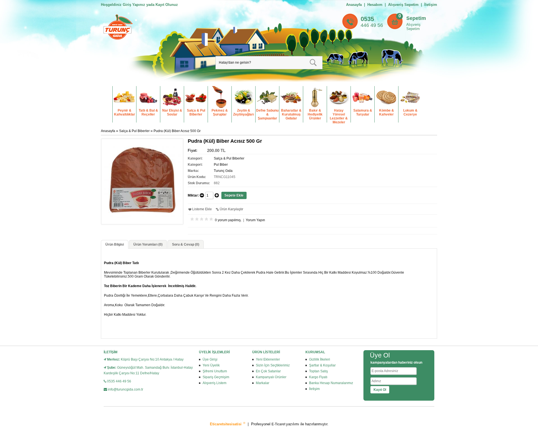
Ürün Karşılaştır (231, 209)
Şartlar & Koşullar (322, 365)
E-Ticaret (279, 424)
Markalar (262, 383)
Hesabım (374, 5)
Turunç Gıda (223, 171)
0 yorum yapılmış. (228, 220)
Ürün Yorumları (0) (148, 244)
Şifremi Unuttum (215, 371)
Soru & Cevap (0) (185, 244)
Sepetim (416, 18)
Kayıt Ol (380, 390)
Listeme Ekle (202, 209)
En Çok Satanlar (268, 371)
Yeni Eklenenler (268, 359)
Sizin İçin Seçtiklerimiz (273, 365)
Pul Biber (221, 165)
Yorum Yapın (255, 220)
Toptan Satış (318, 371)
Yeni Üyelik (211, 365)
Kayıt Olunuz (167, 5)
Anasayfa (354, 5)
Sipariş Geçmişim (216, 377)
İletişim (430, 5)
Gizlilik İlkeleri (319, 359)
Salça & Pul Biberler (134, 131)
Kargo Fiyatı (318, 377)
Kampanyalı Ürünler (271, 377)
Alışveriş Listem (214, 383)
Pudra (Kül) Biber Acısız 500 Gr (177, 131)
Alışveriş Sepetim (413, 26)
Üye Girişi (210, 359)
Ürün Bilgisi (114, 244)
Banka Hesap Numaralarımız (331, 383)
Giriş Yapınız (134, 5)
